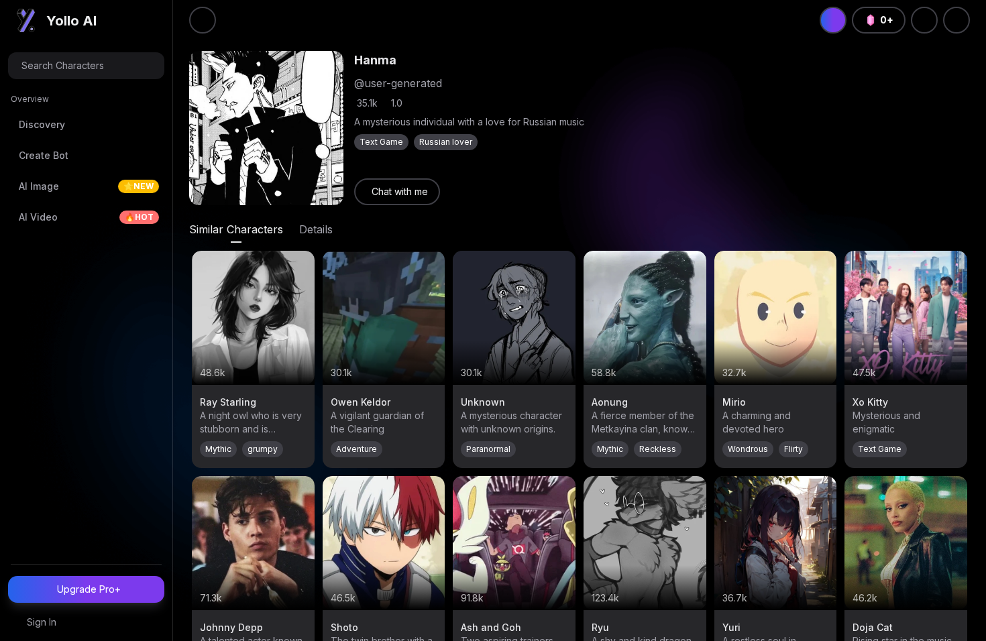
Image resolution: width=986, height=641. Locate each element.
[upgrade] (833, 20)
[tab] (236, 229)
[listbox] (86, 164)
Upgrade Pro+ (89, 589)
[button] (86, 65)
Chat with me (400, 191)
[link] (397, 191)
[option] (86, 124)
